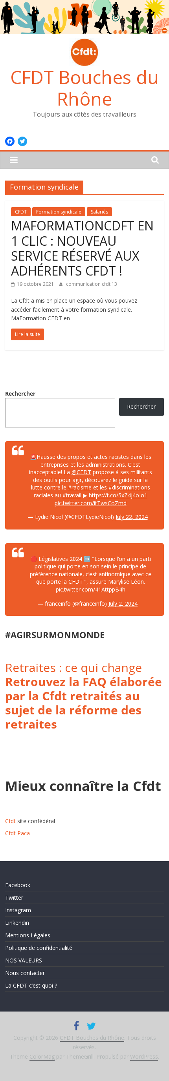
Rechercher (20, 393)
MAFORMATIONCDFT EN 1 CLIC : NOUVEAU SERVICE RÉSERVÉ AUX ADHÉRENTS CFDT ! (82, 248)
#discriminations (129, 487)
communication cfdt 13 (91, 284)
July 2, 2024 (123, 603)
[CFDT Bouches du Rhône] (84, 4)
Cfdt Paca (17, 833)
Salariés (99, 211)
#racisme (80, 487)
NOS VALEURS (23, 960)
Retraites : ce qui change (73, 667)
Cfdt (10, 821)
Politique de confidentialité (38, 947)
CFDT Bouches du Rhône (84, 88)
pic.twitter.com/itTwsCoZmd (91, 503)
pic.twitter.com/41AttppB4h (90, 589)
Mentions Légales (27, 935)
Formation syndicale (58, 211)
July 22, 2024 (132, 516)
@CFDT (81, 472)
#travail (71, 495)
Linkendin (17, 922)
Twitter (14, 897)
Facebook (17, 885)
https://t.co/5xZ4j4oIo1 (118, 495)
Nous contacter (25, 973)
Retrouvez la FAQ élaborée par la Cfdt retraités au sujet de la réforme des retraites (83, 703)
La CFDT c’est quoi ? (31, 985)
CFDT (21, 211)
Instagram (18, 910)
